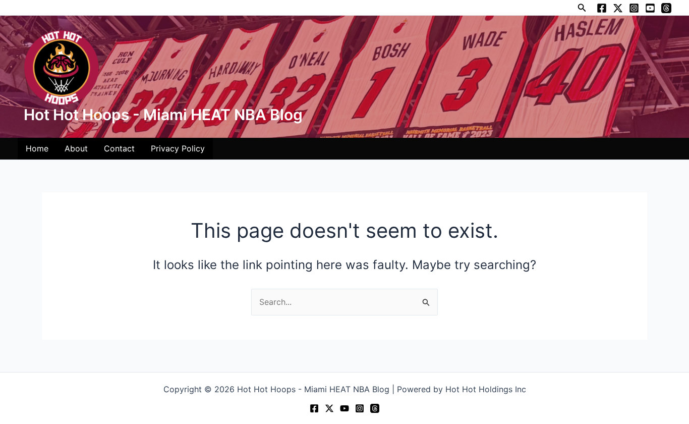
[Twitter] (618, 8)
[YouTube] (650, 8)
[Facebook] (602, 8)
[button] (582, 8)
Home (37, 148)
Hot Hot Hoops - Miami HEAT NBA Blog (163, 114)
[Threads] (666, 8)
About (76, 148)
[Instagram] (634, 8)
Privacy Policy (178, 148)
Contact (119, 148)
